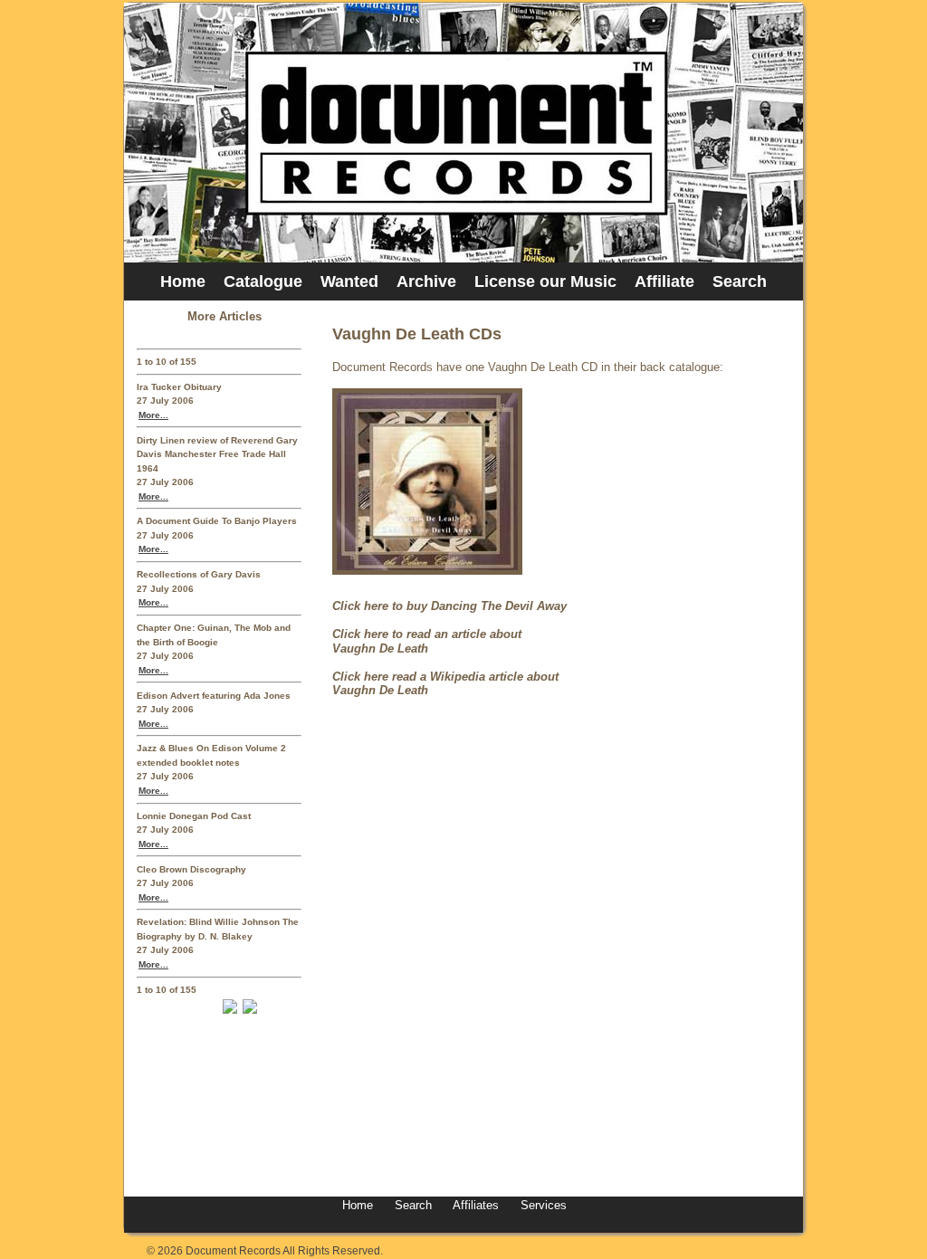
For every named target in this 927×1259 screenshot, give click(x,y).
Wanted (349, 281)
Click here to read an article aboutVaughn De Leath (426, 641)
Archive (426, 281)
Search (739, 281)
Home (182, 281)
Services (542, 1205)
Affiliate (664, 281)
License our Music (545, 281)
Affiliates (476, 1205)
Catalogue (263, 281)
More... (153, 415)
